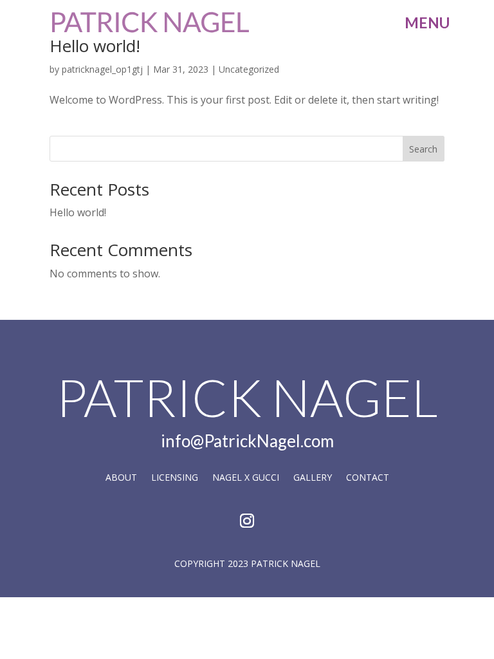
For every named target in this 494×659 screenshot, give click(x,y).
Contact (367, 478)
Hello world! (95, 45)
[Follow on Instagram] (247, 520)
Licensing (174, 478)
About (121, 478)
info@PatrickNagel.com (247, 441)
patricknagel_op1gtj (102, 69)
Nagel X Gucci (245, 478)
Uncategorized (249, 69)
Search (423, 149)
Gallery (312, 478)
